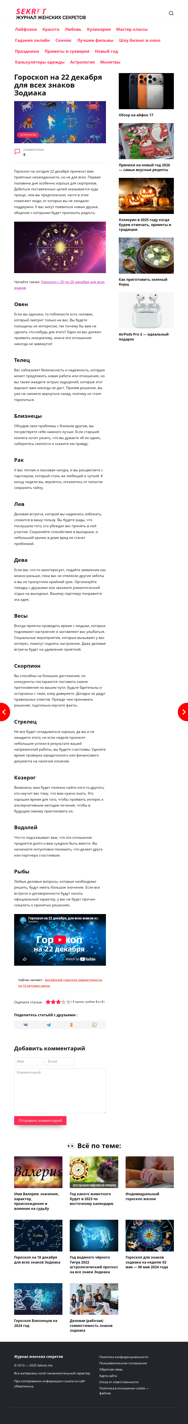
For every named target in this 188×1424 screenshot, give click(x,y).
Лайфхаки (26, 29)
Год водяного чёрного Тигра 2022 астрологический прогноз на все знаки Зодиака (94, 1264)
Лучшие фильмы (95, 40)
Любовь (73, 29)
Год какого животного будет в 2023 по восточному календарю (91, 1199)
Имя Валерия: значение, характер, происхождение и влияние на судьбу (36, 1201)
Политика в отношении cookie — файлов (124, 1390)
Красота (50, 29)
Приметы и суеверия (67, 51)
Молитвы (110, 62)
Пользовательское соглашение (123, 1363)
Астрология (82, 62)
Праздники (27, 51)
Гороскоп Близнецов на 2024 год (35, 1323)
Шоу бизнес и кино (139, 40)
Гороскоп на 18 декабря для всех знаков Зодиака (37, 1260)
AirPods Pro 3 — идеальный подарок (144, 337)
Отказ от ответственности (119, 1382)
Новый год (106, 51)
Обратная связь (111, 1369)
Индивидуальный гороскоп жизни (142, 1196)
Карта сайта (108, 1376)
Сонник (63, 40)
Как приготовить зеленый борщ (143, 282)
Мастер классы (132, 29)
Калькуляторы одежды (40, 62)
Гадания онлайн (32, 40)
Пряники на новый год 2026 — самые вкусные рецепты (144, 167)
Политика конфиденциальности (123, 1357)
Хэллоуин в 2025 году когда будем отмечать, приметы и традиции (145, 224)
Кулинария (99, 29)
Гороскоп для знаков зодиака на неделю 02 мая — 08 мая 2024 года (147, 1262)
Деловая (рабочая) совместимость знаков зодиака (91, 1325)
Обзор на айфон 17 (136, 115)
